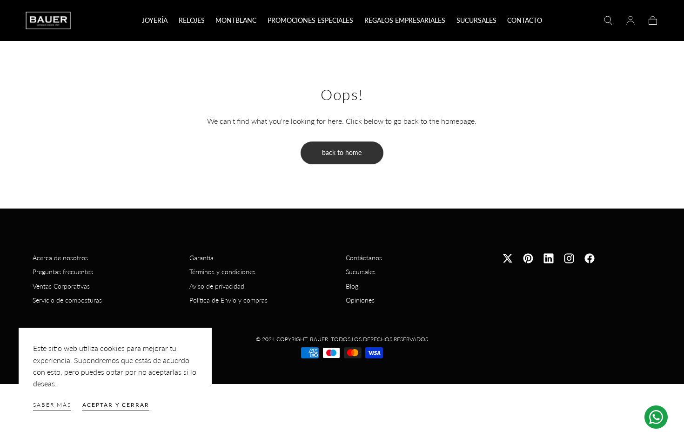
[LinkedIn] (548, 258)
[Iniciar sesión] (630, 20)
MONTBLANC (235, 20)
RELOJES (192, 20)
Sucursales (361, 272)
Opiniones (360, 300)
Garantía (201, 258)
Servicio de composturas (67, 300)
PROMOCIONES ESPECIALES (310, 20)
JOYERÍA (155, 20)
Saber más (52, 404)
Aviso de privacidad (216, 286)
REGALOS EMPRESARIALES (404, 20)
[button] (608, 20)
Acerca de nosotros (60, 258)
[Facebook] (589, 258)
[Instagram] (569, 258)
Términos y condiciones (222, 272)
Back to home (342, 152)
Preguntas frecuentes (63, 272)
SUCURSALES (476, 20)
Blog (352, 286)
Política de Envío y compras (228, 300)
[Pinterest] (528, 258)
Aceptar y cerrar (115, 404)
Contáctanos (364, 258)
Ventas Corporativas (61, 286)
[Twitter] (507, 258)
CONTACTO (524, 20)
